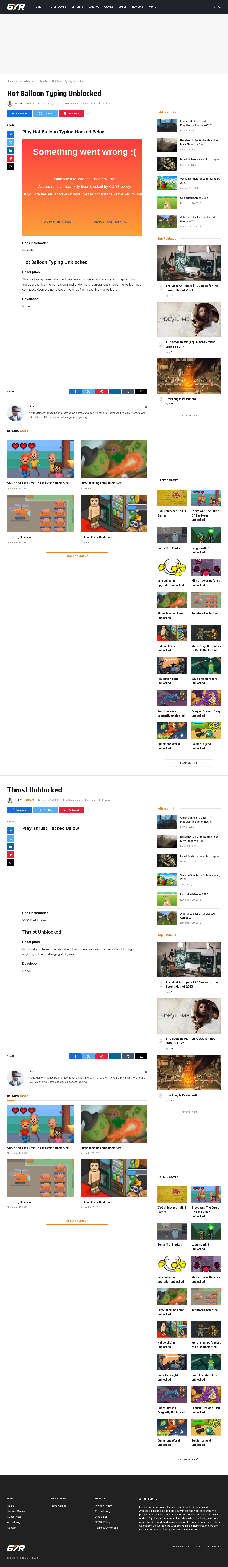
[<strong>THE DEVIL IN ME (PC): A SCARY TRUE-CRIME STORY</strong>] (189, 319)
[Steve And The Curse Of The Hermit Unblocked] (40, 459)
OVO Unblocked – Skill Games (171, 513)
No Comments (72, 103)
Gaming (94, 6)
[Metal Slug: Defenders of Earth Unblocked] (206, 633)
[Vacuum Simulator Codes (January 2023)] (167, 183)
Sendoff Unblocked (169, 548)
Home (37, 6)
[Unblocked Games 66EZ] (167, 202)
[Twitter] (10, 142)
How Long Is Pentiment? (181, 399)
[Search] (219, 7)
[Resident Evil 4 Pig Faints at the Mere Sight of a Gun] (167, 145)
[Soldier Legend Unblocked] (206, 730)
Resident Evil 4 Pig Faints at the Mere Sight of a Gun (199, 142)
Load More (187, 762)
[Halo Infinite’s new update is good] (167, 164)
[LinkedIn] (10, 150)
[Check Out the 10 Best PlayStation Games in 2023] (167, 125)
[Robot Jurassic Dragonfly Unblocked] (172, 698)
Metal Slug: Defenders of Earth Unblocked (206, 648)
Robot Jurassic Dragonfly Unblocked (171, 713)
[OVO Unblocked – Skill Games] (172, 498)
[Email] (10, 166)
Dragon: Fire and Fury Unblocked (205, 713)
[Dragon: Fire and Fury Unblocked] (206, 698)
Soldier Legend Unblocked (201, 746)
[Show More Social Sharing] (88, 113)
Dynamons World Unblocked (168, 746)
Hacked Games (56, 6)
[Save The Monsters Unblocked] (206, 665)
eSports (77, 6)
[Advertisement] (114, 44)
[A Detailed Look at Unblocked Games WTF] (167, 221)
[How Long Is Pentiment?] (189, 376)
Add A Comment (77, 556)
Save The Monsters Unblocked (204, 681)
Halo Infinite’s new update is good (200, 160)
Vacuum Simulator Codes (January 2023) (200, 181)
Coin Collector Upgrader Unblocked (170, 583)
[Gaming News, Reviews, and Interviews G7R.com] (16, 6)
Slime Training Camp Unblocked (101, 483)
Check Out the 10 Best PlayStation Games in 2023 (196, 123)
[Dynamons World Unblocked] (172, 730)
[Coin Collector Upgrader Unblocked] (172, 567)
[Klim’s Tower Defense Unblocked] (206, 567)
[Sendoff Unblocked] (172, 535)
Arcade (30, 104)
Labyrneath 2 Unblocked (200, 550)
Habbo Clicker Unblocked (96, 537)
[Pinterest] (10, 158)
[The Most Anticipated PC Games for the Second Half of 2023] (189, 263)
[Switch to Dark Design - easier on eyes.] (214, 6)
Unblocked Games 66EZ (194, 198)
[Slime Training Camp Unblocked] (114, 459)
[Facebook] (10, 134)
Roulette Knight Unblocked (167, 681)
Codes (123, 6)
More (152, 6)
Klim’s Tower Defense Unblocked (205, 583)
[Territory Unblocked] (40, 513)
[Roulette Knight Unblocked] (172, 665)
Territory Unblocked (20, 537)
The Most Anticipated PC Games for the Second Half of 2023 (192, 288)
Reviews (137, 6)
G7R (20, 103)
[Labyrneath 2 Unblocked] (206, 535)
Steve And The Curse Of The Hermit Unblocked (38, 483)
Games (108, 6)
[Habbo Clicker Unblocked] (114, 513)
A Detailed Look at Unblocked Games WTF (197, 219)
